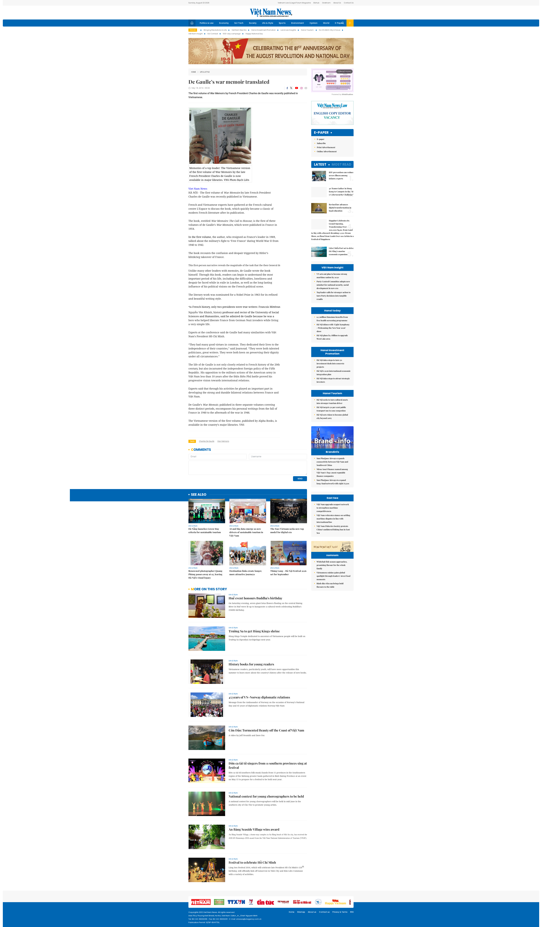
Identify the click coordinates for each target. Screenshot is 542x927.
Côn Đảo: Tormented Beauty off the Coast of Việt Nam (266, 730)
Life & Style (267, 23)
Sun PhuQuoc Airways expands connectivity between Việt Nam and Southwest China (332, 461)
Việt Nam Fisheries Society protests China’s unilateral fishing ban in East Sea (333, 529)
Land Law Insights (288, 30)
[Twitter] (291, 88)
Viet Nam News (197, 188)
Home (193, 72)
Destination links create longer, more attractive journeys (245, 572)
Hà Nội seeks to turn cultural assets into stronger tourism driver (332, 401)
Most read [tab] (341, 164)
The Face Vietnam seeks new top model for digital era (287, 530)
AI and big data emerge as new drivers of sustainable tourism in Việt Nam (246, 532)
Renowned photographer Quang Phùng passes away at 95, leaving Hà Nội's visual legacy (205, 574)
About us (312, 912)
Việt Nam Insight (195, 33)
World (326, 23)
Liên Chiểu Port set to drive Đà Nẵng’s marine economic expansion (341, 251)
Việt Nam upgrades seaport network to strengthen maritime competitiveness (333, 507)
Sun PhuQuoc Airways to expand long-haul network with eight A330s (333, 482)
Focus (193, 30)
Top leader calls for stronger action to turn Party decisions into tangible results (333, 295)
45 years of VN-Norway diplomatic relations (259, 697)
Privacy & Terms (339, 912)
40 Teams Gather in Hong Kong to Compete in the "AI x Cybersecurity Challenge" (341, 191)
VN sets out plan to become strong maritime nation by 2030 (332, 276)
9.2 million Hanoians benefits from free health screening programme (332, 319)
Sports (282, 23)
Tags (192, 441)
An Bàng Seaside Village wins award (254, 829)
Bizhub (316, 3)
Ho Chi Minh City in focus (329, 30)
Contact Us (349, 3)
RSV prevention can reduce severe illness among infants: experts (341, 175)
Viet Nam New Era (239, 30)
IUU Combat (212, 33)
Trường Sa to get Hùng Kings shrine (254, 631)
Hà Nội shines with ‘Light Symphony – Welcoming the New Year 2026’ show (333, 328)
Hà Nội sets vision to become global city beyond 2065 (332, 416)
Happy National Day (254, 33)
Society (252, 23)
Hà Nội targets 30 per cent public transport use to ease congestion (331, 409)
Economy (224, 23)
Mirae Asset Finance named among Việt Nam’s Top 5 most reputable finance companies (332, 472)
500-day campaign (232, 33)
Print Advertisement (326, 147)
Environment (297, 23)
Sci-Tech (238, 23)
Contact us (324, 912)
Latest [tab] (320, 164)
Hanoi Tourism (307, 30)
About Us (337, 3)
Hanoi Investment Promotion (263, 30)
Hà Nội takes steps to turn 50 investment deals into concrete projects (330, 363)
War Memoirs (223, 441)
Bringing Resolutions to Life (215, 30)
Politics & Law (207, 23)
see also (198, 495)
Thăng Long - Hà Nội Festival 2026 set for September (288, 572)
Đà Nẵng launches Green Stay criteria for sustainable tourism (204, 530)
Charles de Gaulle (206, 441)
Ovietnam (326, 3)
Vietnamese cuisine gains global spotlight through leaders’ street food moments (333, 576)
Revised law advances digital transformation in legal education (340, 207)
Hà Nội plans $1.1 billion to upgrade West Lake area (332, 337)
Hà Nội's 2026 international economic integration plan (333, 373)
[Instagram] (301, 88)
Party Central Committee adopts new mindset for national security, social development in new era (333, 285)
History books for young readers (251, 664)
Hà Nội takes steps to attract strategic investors (333, 380)
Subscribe (321, 143)
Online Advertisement (327, 151)
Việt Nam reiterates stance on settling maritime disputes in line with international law (333, 518)
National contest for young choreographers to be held (266, 796)
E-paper (321, 133)
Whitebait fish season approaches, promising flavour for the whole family (332, 565)
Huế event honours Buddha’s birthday (255, 598)
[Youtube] (296, 88)
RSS (352, 912)
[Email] (306, 88)
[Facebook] (287, 88)
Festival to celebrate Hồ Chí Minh (252, 862)
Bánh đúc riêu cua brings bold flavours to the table (330, 585)
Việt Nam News (271, 12)
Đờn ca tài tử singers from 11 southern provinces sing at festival (268, 765)
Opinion (313, 23)
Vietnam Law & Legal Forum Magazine (294, 3)
